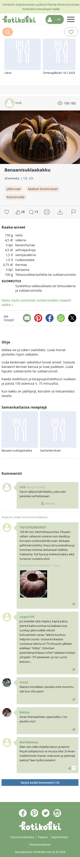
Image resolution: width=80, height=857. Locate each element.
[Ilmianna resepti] (73, 212)
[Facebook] (50, 318)
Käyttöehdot (60, 837)
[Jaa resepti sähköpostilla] (27, 318)
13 (36, 212)
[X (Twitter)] (72, 318)
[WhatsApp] (61, 318)
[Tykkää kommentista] (74, 603)
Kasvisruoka (15, 197)
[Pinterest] (38, 318)
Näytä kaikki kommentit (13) (40, 783)
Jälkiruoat (14, 189)
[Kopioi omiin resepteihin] (60, 212)
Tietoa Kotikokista (22, 837)
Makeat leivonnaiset (43, 189)
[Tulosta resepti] (46, 212)
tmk (18, 103)
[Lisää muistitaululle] (7, 212)
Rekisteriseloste (40, 844)
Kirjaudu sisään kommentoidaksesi (25, 517)
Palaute (43, 837)
